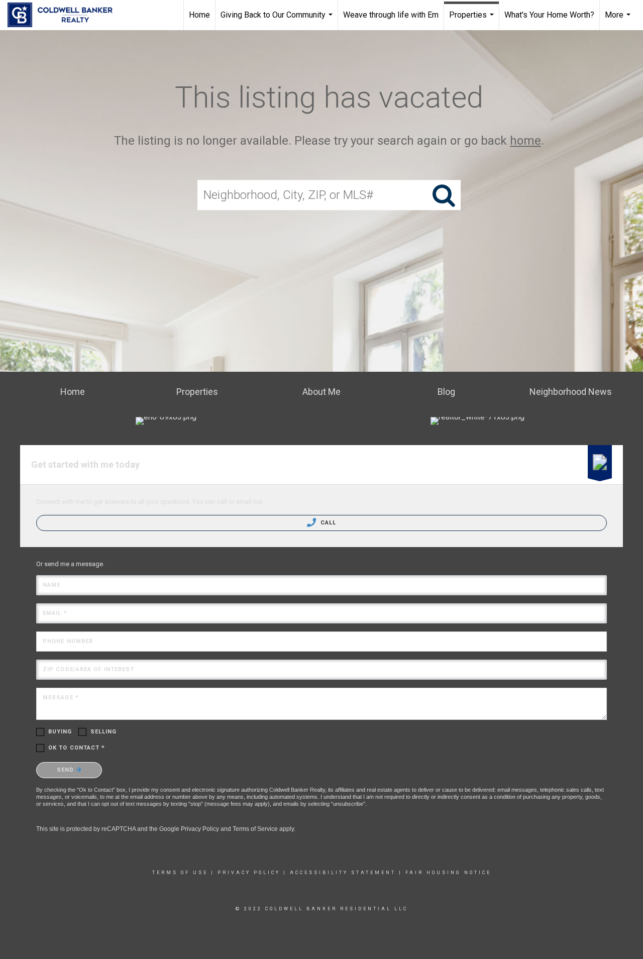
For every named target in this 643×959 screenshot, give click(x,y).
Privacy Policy (200, 828)
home (525, 141)
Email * (55, 613)
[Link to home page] (65, 15)
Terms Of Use (180, 872)
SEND (66, 770)
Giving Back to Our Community (278, 20)
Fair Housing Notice (448, 872)
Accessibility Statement (343, 872)
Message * (61, 697)
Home (199, 15)
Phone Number (68, 641)
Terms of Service (255, 828)
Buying (60, 731)
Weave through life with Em (391, 15)
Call (327, 522)
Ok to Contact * (76, 747)
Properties (472, 20)
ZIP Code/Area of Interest (89, 669)
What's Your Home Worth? (549, 15)
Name (51, 585)
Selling (103, 731)
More (619, 20)
